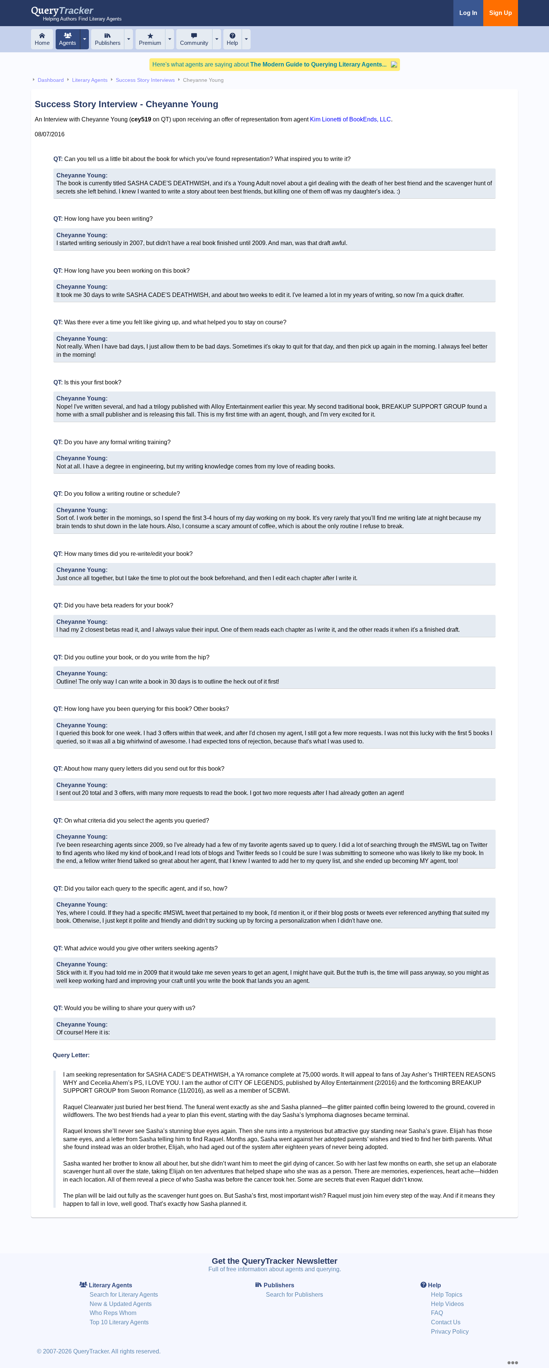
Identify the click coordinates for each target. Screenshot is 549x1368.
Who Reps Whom (113, 1313)
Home (42, 43)
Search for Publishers (294, 1294)
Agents (67, 43)
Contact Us (445, 1322)
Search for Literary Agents (124, 1294)
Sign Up (500, 13)
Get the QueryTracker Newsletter (275, 1261)
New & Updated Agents (121, 1304)
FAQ (437, 1313)
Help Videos (447, 1304)
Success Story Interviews (145, 80)
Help (232, 43)
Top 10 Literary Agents (119, 1322)
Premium (150, 43)
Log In (468, 13)
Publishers (108, 43)
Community (194, 43)
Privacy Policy (450, 1331)
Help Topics (446, 1294)
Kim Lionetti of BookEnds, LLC (350, 119)
